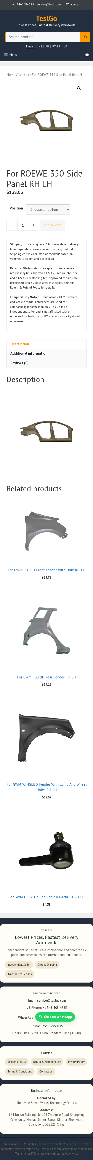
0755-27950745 (52, 1026)
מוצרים (23, 74)
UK (65, 46)
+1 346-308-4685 (55, 1008)
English (30, 46)
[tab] (46, 344)
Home (10, 74)
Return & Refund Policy (47, 1062)
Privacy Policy (76, 1062)
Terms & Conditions (20, 1071)
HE (40, 46)
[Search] (85, 37)
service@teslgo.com (51, 1000)
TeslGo (46, 18)
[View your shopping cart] (87, 54)
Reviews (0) (19, 362)
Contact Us (46, 1071)
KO (47, 46)
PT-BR (56, 46)
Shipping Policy (17, 1062)
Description (19, 344)
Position (16, 208)
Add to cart (52, 225)
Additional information (28, 353)
